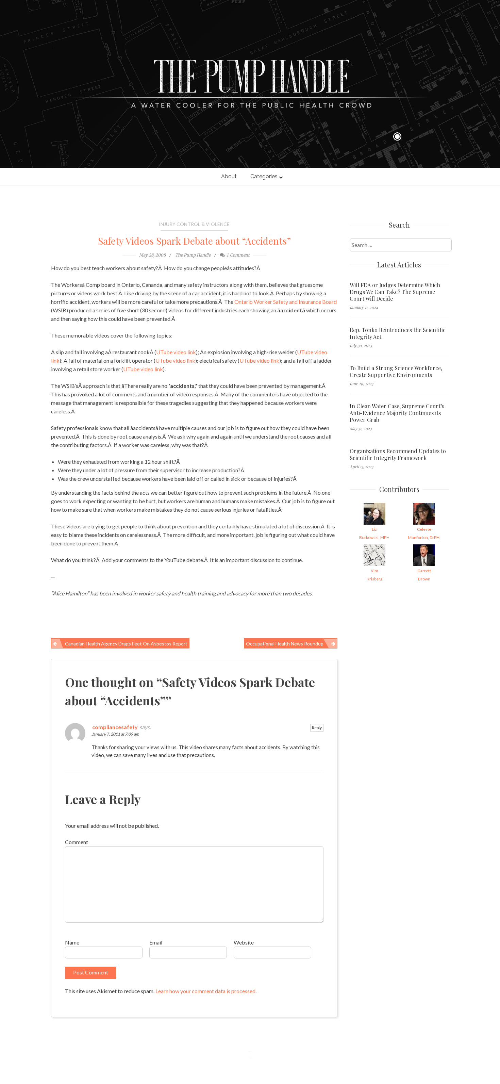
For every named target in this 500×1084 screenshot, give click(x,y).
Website (244, 942)
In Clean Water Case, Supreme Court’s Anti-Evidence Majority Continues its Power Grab (397, 413)
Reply (317, 727)
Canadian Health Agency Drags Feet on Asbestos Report (126, 643)
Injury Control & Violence (194, 224)
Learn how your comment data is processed (205, 991)
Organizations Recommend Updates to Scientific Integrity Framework (398, 454)
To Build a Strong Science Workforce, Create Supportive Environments (396, 371)
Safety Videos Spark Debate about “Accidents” (194, 240)
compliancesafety (115, 727)
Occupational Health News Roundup (284, 643)
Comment (76, 842)
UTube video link (176, 352)
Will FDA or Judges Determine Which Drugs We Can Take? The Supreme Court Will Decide (395, 292)
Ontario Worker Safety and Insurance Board (285, 301)
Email (155, 942)
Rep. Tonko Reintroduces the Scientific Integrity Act (398, 333)
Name (72, 942)
